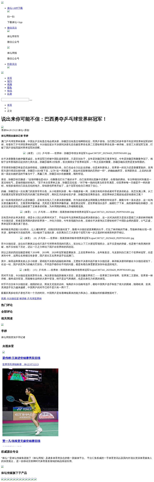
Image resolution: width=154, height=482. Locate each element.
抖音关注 (12, 64)
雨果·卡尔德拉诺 (10, 298)
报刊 (9, 81)
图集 (9, 87)
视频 (9, 84)
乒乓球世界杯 (34, 298)
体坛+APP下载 (15, 8)
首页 (9, 78)
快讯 (9, 90)
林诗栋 (23, 298)
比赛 (9, 94)
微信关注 (12, 28)
